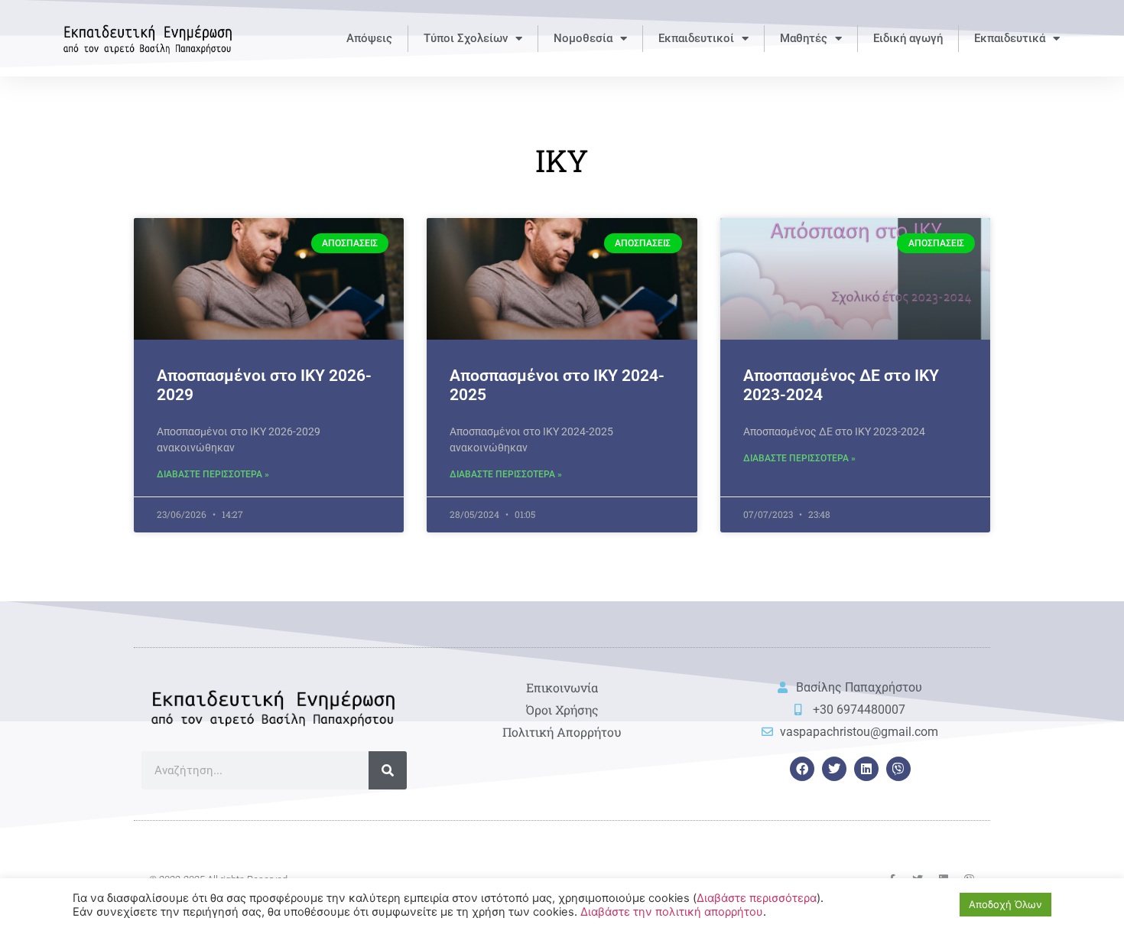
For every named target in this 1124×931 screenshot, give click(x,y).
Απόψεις (369, 38)
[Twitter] (834, 769)
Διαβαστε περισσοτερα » (213, 474)
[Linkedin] (866, 769)
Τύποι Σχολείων (466, 38)
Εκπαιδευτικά (1009, 38)
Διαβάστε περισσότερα (757, 898)
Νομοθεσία (583, 38)
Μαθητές (803, 38)
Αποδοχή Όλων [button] (1005, 904)
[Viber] (898, 769)
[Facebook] (802, 769)
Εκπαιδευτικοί (696, 38)
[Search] (388, 770)
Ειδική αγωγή (908, 38)
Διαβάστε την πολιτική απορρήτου (671, 912)
